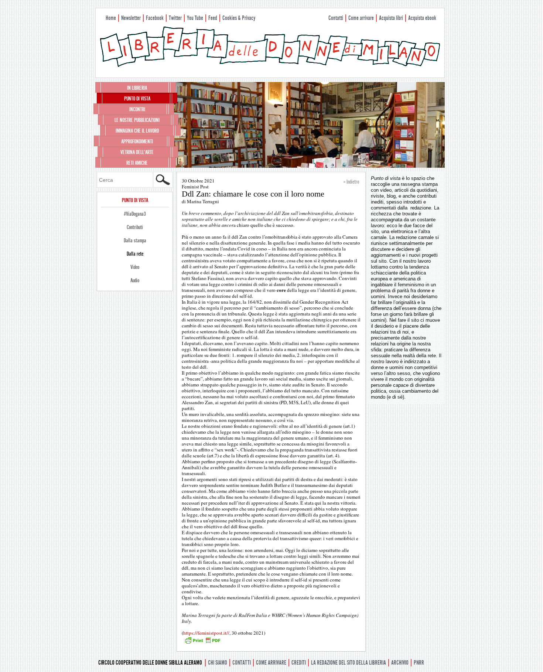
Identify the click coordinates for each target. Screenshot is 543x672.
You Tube (195, 18)
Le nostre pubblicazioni (137, 120)
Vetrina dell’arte (137, 152)
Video (134, 267)
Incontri (137, 109)
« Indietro (351, 182)
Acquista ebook (422, 18)
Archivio (400, 662)
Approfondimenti (137, 141)
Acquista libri (391, 18)
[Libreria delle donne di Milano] (270, 65)
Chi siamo (217, 662)
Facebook (155, 18)
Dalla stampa (135, 240)
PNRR (419, 662)
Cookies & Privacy (238, 18)
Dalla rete (135, 254)
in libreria (137, 88)
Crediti (298, 662)
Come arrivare (361, 18)
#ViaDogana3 (135, 214)
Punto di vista (137, 99)
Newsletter (131, 18)
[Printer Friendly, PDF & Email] (202, 642)
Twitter (175, 18)
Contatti (335, 18)
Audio (134, 280)
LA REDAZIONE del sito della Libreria (348, 662)
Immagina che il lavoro (137, 131)
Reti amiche (137, 163)
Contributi (135, 227)
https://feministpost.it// (206, 633)
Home (111, 18)
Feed (212, 18)
